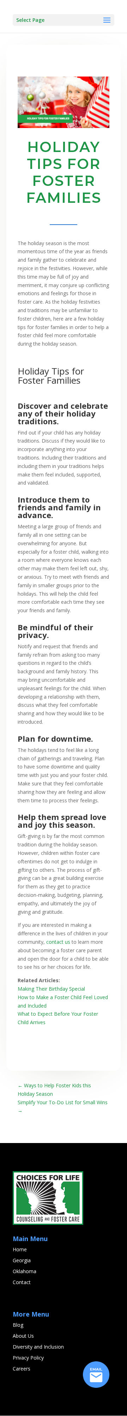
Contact (22, 1282)
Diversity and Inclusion (38, 1346)
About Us (23, 1335)
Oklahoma (24, 1271)
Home (20, 1249)
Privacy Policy (28, 1357)
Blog (18, 1324)
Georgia (22, 1260)
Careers (21, 1368)
